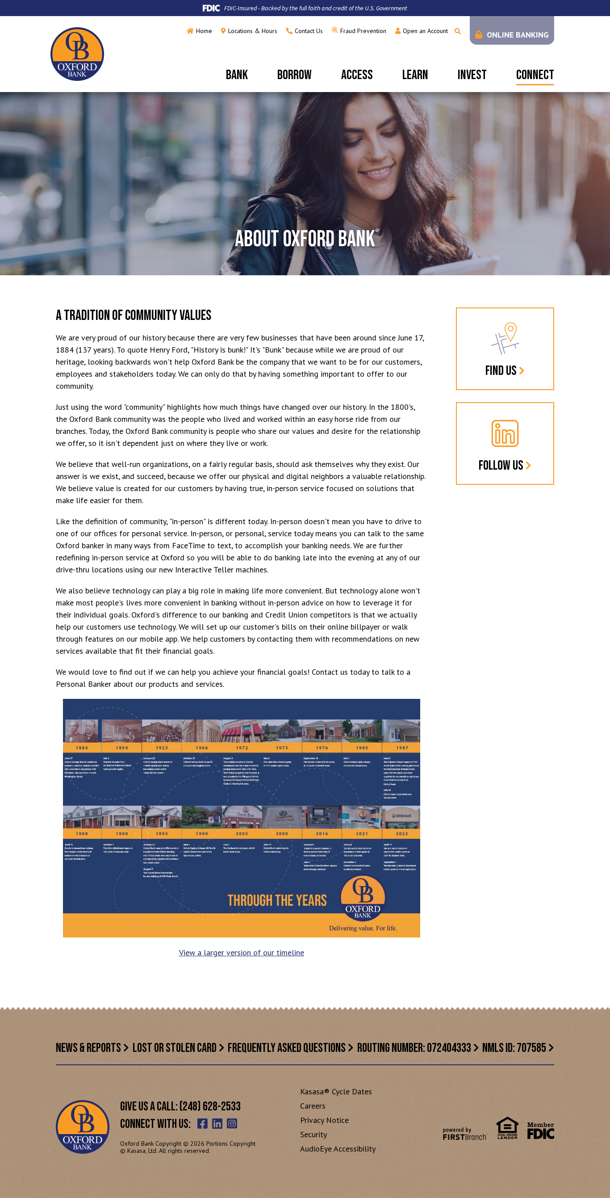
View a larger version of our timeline (241, 952)
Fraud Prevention (363, 31)
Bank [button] (237, 75)
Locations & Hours (252, 31)
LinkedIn (217, 1123)
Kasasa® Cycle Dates (336, 1091)
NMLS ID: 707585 (514, 1048)
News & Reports (88, 1048)
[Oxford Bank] (77, 53)
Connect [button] (535, 75)
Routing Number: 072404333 (414, 1048)
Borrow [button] (294, 75)
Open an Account (425, 31)
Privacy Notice (324, 1120)
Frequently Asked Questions (287, 1048)
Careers (313, 1106)
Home (204, 31)
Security (313, 1134)
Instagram (232, 1123)
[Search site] (458, 31)
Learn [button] (415, 75)
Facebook (202, 1123)
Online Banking (518, 34)
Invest (472, 75)
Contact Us (309, 31)
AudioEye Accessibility (338, 1148)
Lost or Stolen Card (175, 1048)
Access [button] (357, 75)
